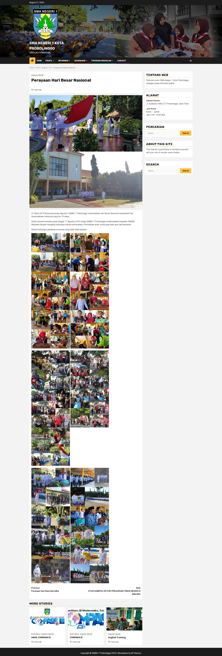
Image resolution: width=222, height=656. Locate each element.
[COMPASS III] (86, 618)
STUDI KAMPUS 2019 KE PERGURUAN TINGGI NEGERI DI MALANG (114, 591)
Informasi (63, 61)
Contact (121, 61)
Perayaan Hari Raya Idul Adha (45, 589)
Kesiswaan (80, 61)
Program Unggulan (101, 61)
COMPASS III (76, 637)
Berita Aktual (35, 634)
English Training (117, 637)
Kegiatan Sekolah (37, 75)
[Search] (190, 60)
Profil (48, 61)
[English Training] (124, 618)
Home (39, 61)
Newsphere (123, 653)
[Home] (32, 61)
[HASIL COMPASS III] (47, 618)
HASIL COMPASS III (41, 637)
